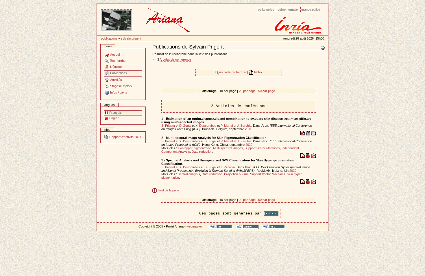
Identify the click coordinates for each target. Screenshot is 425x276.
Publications (109, 38)
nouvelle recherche (233, 72)
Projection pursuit (236, 174)
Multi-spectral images (228, 148)
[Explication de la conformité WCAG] (220, 226)
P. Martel (227, 125)
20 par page (247, 91)
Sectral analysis (189, 174)
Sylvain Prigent (131, 38)
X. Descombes (205, 125)
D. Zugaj (185, 125)
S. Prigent (168, 125)
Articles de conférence (175, 59)
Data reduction (202, 151)
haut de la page (168, 190)
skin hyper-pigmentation (194, 148)
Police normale (288, 9)
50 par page (266, 91)
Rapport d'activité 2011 (124, 137)
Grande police (310, 9)
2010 (248, 144)
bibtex (258, 72)
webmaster (194, 226)
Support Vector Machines (262, 148)
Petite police (266, 9)
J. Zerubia (244, 125)
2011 (248, 129)
